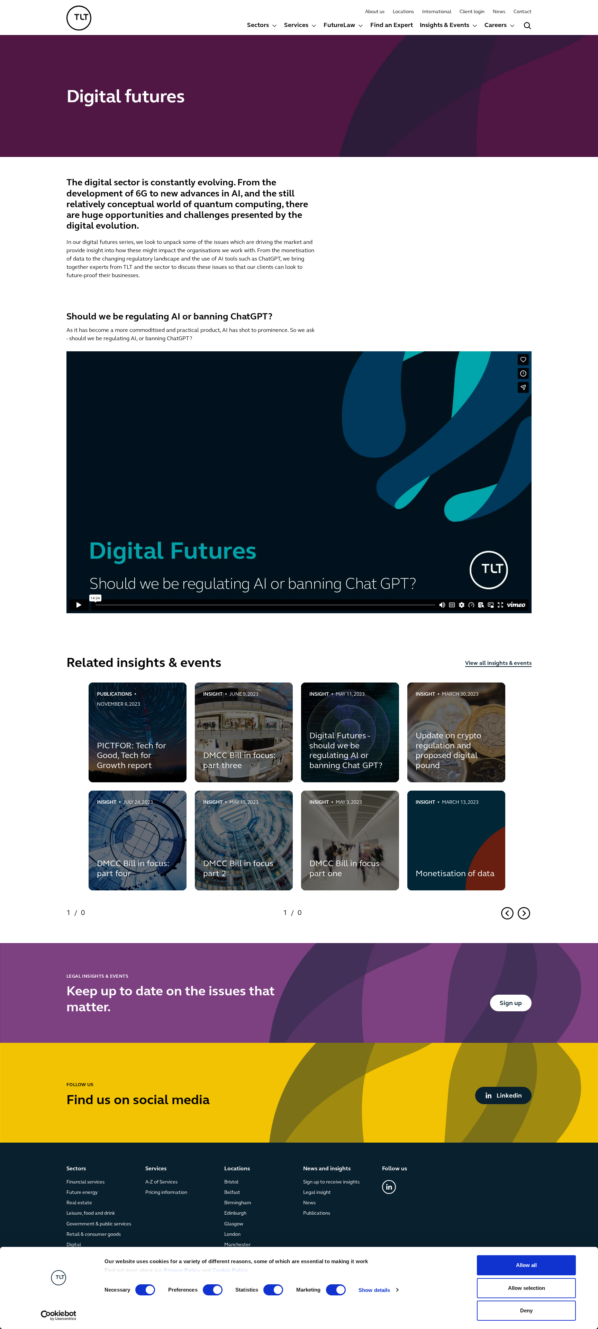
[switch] (213, 1289)
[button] (262, 26)
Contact (523, 12)
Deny (526, 1310)
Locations (403, 12)
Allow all (526, 1265)
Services (296, 26)
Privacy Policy (182, 1270)
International (436, 12)
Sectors (258, 26)
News (499, 12)
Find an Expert (391, 26)
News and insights (327, 1169)
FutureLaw (339, 26)
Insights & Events (444, 26)
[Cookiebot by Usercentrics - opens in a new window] (58, 1315)
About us (374, 12)
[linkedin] (389, 1187)
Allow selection (526, 1288)
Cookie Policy (230, 1270)
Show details (374, 1290)
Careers (495, 26)
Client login (472, 12)
